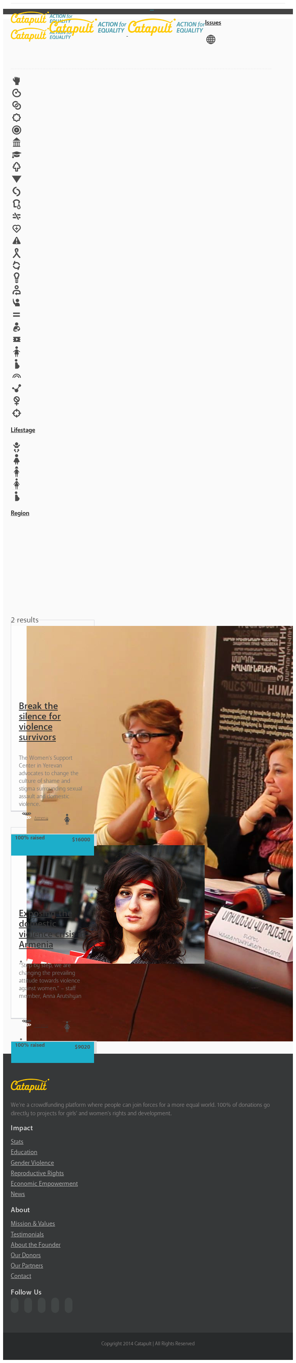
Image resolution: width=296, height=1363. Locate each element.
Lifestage (23, 430)
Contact (21, 1276)
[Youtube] (41, 1305)
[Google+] (55, 1305)
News (18, 1194)
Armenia (41, 818)
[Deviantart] (152, 7)
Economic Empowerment (44, 1183)
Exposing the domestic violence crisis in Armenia (52, 929)
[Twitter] (28, 1305)
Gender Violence (32, 1163)
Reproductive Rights (37, 1173)
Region (20, 513)
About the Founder (36, 1245)
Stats (17, 1142)
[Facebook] (14, 1305)
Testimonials (27, 1234)
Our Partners (27, 1265)
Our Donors (26, 1255)
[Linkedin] (68, 1305)
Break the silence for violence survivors (40, 722)
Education (24, 1152)
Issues (213, 22)
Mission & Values (33, 1224)
